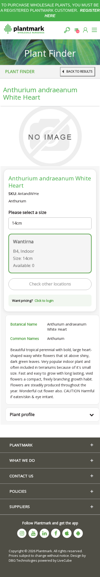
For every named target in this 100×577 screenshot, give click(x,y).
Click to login (44, 300)
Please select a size (27, 212)
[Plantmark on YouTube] (33, 533)
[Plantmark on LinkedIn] (44, 533)
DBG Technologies (23, 560)
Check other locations (50, 284)
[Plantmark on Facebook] (55, 533)
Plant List (76, 30)
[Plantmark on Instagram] (21, 533)
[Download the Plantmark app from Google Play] (78, 533)
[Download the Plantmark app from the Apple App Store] (67, 533)
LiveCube (64, 560)
